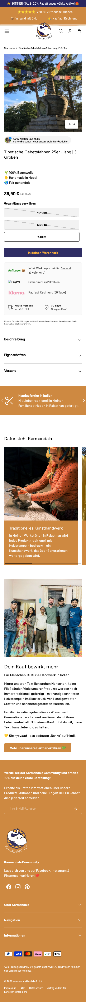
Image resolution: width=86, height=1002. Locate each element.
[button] (79, 31)
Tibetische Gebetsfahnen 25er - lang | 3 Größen (43, 48)
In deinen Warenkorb (43, 252)
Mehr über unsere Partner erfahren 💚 (38, 748)
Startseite (9, 48)
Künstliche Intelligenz (15, 991)
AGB (22, 987)
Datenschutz (36, 987)
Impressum (10, 987)
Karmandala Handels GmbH (27, 981)
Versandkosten (17, 970)
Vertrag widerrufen (57, 987)
